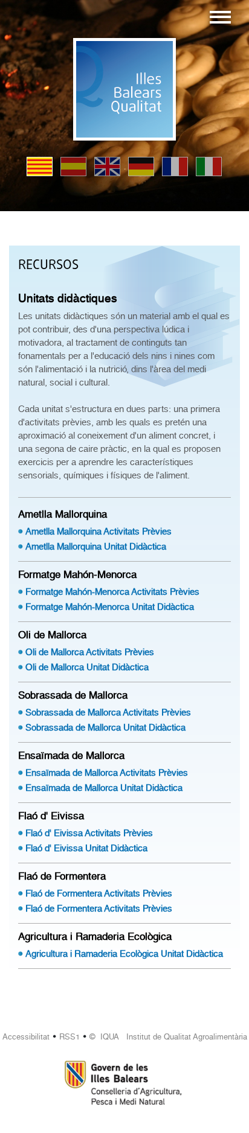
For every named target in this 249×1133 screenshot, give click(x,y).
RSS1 (69, 1036)
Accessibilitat (26, 1036)
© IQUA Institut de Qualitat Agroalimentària (168, 1036)
